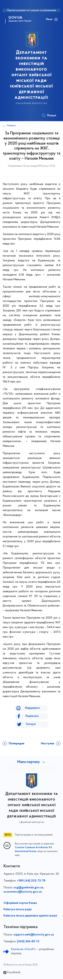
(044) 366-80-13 (28, 941)
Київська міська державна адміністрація (30, 915)
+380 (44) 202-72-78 (31, 880)
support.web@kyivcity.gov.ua (33, 934)
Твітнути (31, 724)
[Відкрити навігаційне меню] (56, 19)
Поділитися (31, 716)
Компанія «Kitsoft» (23, 949)
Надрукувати (32, 708)
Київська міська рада (17, 909)
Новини (11, 125)
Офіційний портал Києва (20, 903)
